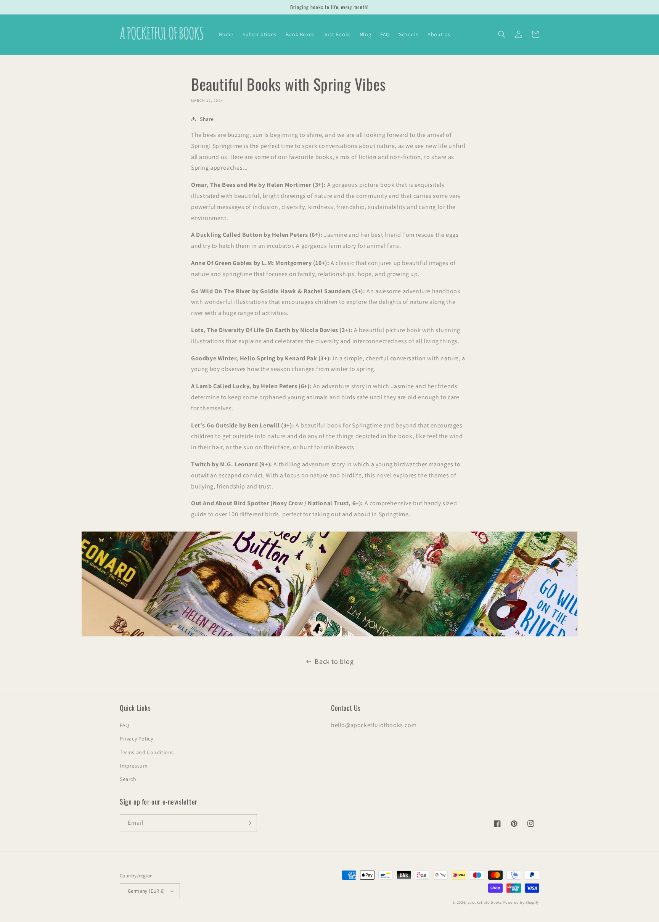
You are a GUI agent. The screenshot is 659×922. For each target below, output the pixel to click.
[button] (501, 34)
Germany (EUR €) (146, 891)
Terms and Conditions (147, 752)
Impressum (134, 765)
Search (128, 779)
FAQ (124, 725)
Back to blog (334, 661)
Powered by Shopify (521, 902)
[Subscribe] (248, 823)
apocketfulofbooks (485, 902)
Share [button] (207, 119)
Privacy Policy (136, 738)
